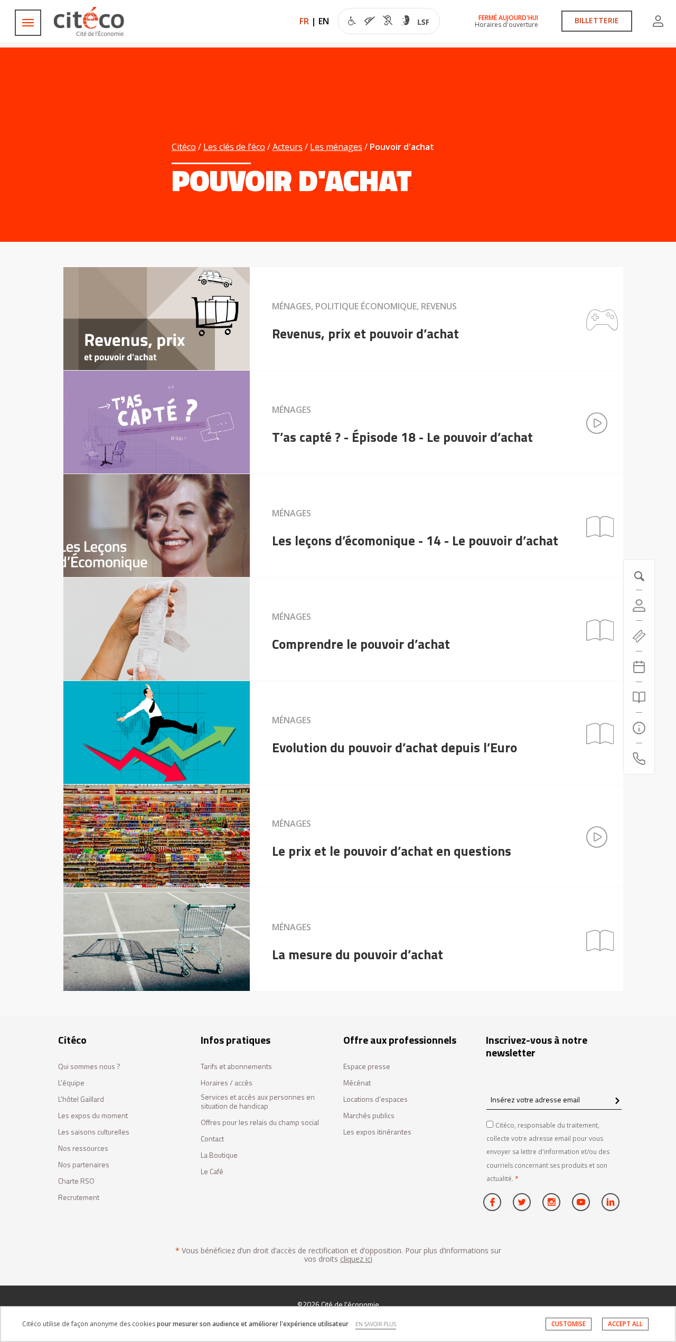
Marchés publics (369, 1116)
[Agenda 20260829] (639, 666)
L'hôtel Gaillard (81, 1099)
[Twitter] (522, 1202)
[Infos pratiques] (639, 728)
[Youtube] (581, 1202)
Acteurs (288, 147)
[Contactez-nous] (639, 758)
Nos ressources (83, 1148)
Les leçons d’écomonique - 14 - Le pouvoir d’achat (415, 541)
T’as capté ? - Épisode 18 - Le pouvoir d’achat (402, 437)
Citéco (184, 147)
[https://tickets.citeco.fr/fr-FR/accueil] (639, 636)
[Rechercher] (639, 697)
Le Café (212, 1172)
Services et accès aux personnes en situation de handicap (258, 1101)
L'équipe (71, 1083)
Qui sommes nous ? (89, 1067)
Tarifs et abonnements (236, 1067)
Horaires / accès (226, 1083)
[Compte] (658, 21)
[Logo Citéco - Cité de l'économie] (90, 21)
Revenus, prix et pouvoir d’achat (365, 334)
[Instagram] (551, 1202)
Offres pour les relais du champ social (260, 1123)
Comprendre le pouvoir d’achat (361, 644)
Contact (212, 1139)
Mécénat (357, 1083)
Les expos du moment (93, 1116)
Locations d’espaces (375, 1099)
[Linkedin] (610, 1202)
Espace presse (366, 1067)
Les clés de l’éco (234, 147)
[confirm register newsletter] (617, 1101)
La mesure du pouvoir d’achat (357, 954)
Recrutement (78, 1198)
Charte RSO (76, 1181)
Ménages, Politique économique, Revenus (364, 306)
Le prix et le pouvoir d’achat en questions (391, 851)
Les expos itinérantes (377, 1132)
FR (304, 21)
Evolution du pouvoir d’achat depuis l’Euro (394, 748)
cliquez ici (356, 1259)
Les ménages (336, 147)
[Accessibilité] (388, 22)
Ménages (291, 409)
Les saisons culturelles (93, 1132)
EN (323, 21)
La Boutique (219, 1155)
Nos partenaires (83, 1165)
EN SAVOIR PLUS (375, 1324)
